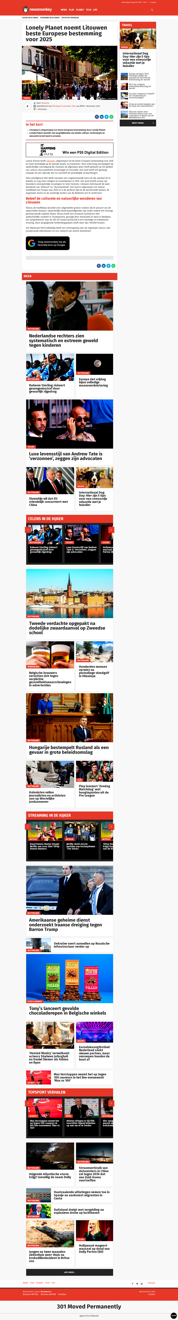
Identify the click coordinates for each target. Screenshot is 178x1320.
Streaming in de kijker (49, 18)
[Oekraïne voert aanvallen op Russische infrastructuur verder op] (38, 939)
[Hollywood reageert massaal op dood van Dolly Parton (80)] (94, 1221)
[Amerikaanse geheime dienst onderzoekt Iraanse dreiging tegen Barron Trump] (69, 867)
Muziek (80, 1041)
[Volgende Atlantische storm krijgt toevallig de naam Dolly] (50, 1144)
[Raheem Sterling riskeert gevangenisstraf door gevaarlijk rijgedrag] (50, 355)
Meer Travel (143, 123)
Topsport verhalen (70, 18)
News (64, 9)
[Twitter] (137, 1283)
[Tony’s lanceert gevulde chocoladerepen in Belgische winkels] (69, 955)
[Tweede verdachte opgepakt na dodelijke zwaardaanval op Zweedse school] (69, 570)
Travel (26, 98)
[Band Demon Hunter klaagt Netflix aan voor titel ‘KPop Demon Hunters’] (45, 823)
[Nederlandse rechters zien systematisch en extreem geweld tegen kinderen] (69, 283)
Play (71, 9)
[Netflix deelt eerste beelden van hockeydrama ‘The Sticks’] (82, 823)
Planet (80, 9)
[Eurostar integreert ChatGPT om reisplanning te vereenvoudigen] (124, 93)
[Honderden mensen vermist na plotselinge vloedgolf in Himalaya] (94, 642)
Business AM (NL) (30, 1294)
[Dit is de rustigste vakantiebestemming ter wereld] (124, 84)
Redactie (45, 103)
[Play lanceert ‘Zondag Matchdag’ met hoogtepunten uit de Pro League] (94, 762)
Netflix (33, 839)
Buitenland (33, 329)
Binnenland (33, 667)
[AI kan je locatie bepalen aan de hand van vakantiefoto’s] (124, 103)
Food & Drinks (35, 1001)
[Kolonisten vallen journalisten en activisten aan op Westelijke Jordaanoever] (50, 762)
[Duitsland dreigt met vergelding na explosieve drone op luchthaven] (38, 1205)
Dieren (80, 486)
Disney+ (31, 1083)
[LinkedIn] (142, 1283)
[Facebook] (133, 1283)
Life (95, 9)
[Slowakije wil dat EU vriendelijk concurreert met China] (50, 468)
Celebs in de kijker (30, 18)
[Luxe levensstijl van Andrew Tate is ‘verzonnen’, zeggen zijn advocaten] (69, 401)
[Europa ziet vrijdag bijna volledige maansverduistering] (94, 355)
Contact (151, 1294)
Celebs (31, 447)
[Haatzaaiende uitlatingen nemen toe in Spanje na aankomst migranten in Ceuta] (38, 1189)
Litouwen (50, 161)
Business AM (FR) (48, 1294)
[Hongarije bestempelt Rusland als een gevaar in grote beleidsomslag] (69, 694)
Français (153, 2)
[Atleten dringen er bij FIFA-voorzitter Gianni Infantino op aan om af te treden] (82, 1100)
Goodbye (62, 1294)
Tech (88, 9)
